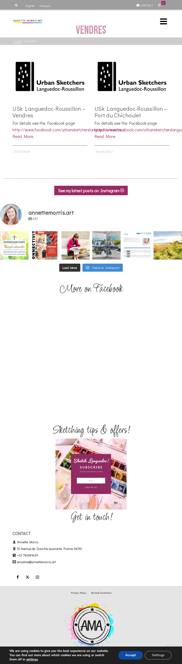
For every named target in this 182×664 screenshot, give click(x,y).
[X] (27, 576)
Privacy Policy (78, 592)
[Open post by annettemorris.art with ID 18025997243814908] (75, 245)
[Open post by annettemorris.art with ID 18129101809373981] (106, 245)
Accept (130, 655)
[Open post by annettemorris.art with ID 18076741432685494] (137, 245)
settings (32, 659)
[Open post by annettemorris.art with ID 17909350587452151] (14, 245)
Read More (23, 136)
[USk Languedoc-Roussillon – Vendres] (50, 77)
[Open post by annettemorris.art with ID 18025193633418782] (168, 245)
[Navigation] (163, 21)
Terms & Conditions (101, 592)
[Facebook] (17, 576)
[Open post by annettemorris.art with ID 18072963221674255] (45, 245)
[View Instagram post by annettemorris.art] (25, 257)
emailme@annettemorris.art (36, 562)
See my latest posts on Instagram (89, 190)
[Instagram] (37, 576)
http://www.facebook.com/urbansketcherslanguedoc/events (67, 130)
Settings (158, 655)
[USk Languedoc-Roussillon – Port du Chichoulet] (132, 77)
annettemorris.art (13, 235)
